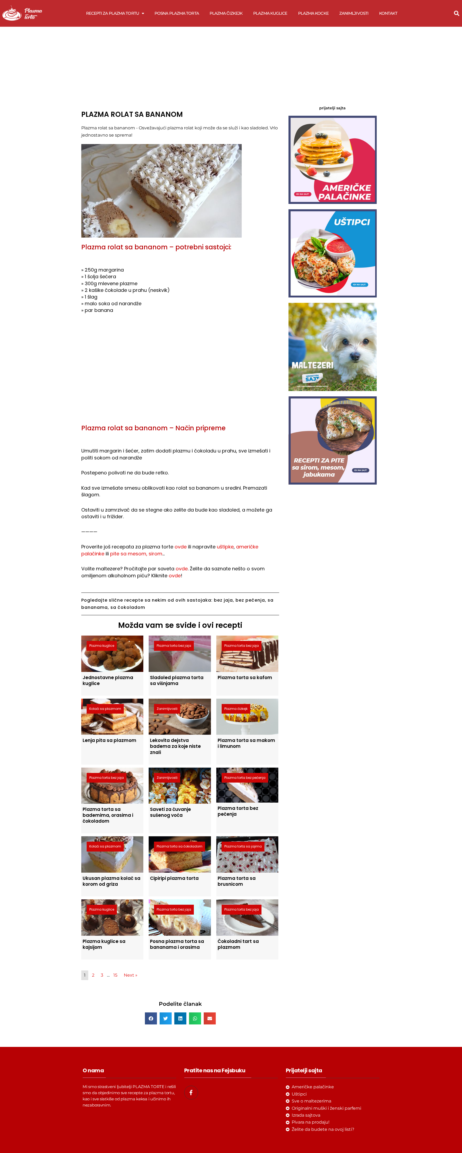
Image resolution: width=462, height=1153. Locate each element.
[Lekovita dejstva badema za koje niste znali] (180, 716)
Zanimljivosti (353, 13)
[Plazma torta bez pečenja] (247, 784)
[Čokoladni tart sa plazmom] (247, 917)
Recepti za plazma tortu (112, 13)
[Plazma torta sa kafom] (247, 653)
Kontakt (388, 13)
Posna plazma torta (177, 13)
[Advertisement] (180, 66)
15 (115, 975)
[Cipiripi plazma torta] (180, 854)
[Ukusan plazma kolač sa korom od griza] (112, 854)
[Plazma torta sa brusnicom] (247, 854)
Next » (130, 975)
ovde (181, 546)
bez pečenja (250, 600)
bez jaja (223, 600)
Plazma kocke (313, 13)
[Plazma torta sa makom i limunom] (247, 716)
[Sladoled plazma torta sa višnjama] (180, 653)
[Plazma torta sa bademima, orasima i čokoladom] (112, 785)
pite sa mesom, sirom (136, 553)
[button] (456, 13)
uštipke (225, 546)
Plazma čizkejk (226, 13)
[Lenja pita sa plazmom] (112, 716)
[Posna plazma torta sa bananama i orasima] (180, 917)
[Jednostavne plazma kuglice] (112, 653)
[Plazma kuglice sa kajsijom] (112, 917)
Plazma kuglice (270, 13)
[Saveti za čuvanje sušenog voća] (180, 785)
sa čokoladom (127, 607)
